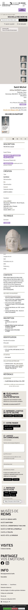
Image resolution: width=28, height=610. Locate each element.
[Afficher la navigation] (4, 3)
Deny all (15, 608)
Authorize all (8, 608)
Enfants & (6, 549)
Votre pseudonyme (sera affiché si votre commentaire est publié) (12, 457)
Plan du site (3, 596)
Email (13, 495)
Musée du (11, 529)
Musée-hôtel (9, 535)
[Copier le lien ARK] (23, 501)
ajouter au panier (10, 24)
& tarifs (8, 574)
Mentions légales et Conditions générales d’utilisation (13, 590)
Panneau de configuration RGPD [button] (8, 599)
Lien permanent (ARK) (7, 498)
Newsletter (4, 577)
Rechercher (23, 20)
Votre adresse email (7, 464)
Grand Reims (13, 584)
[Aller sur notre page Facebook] (2, 563)
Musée (22, 10)
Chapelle (7, 532)
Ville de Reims (4, 584)
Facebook (13, 492)
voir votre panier (22, 24)
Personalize (21, 608)
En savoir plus (24, 5)
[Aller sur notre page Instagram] (7, 563)
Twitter (6, 492)
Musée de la (13, 526)
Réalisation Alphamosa (6, 587)
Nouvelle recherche (17, 17)
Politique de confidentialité (7, 593)
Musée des (8, 519)
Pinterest (7, 495)
